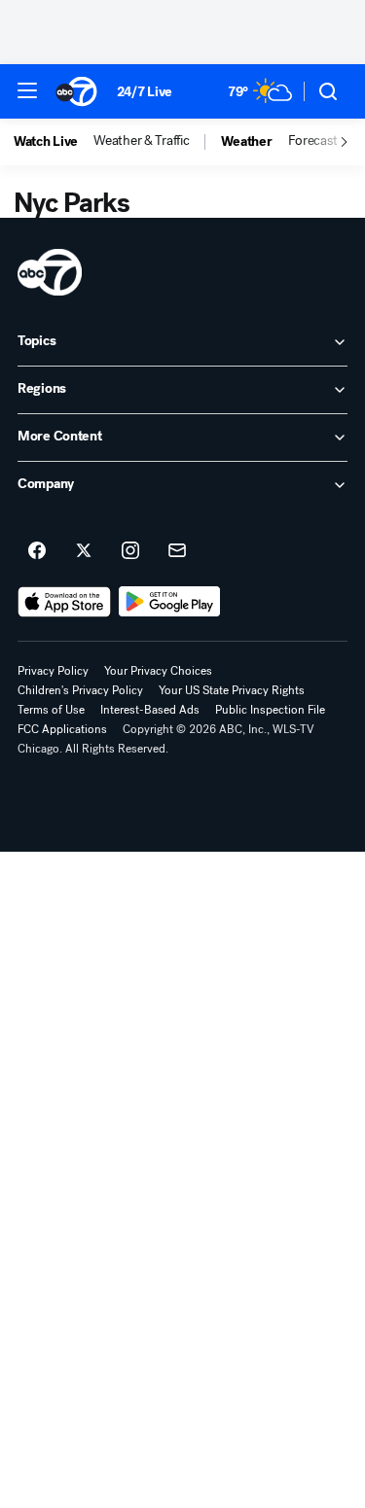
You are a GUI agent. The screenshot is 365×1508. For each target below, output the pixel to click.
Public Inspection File (270, 710)
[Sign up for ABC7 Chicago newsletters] (177, 551)
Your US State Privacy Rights (232, 690)
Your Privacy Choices (158, 671)
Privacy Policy (53, 671)
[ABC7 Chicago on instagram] (130, 551)
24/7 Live (144, 92)
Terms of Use (51, 710)
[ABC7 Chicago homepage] (76, 91)
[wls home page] (50, 272)
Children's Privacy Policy (80, 690)
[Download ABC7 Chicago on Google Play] (170, 601)
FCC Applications (62, 729)
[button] (27, 90)
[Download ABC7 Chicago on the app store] (64, 601)
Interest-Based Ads (150, 710)
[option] (53, 142)
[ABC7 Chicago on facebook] (37, 551)
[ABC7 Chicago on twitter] (83, 551)
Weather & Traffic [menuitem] (141, 141)
